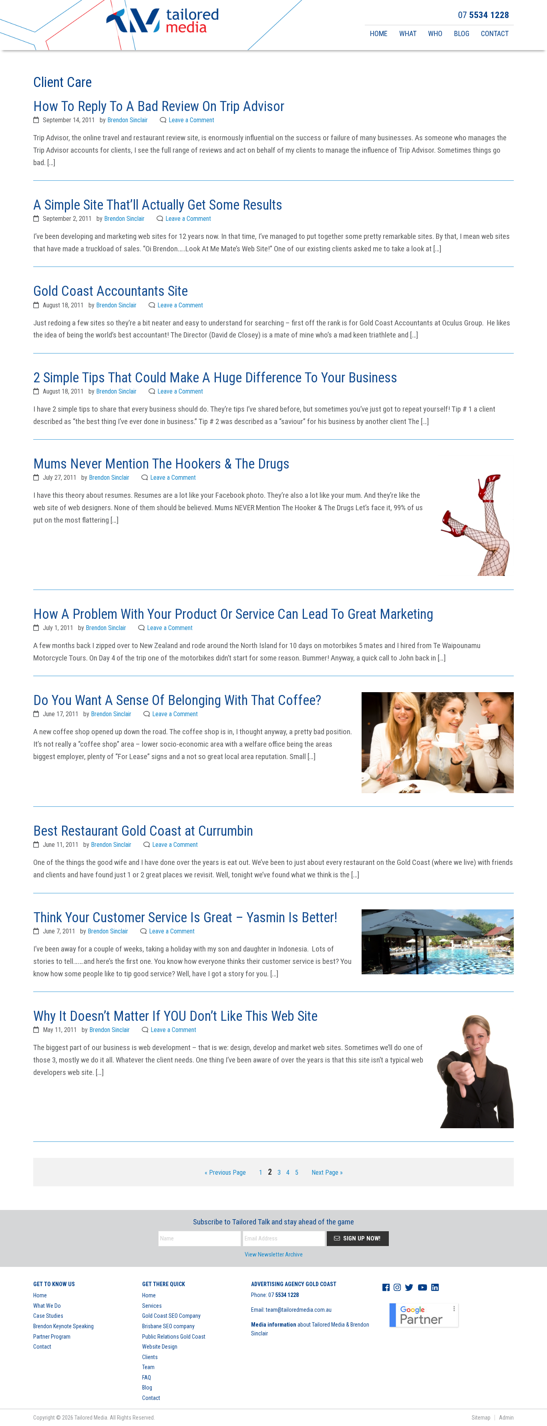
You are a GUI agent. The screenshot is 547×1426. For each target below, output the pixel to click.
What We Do (47, 1306)
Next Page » (327, 1173)
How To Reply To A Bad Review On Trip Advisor (158, 106)
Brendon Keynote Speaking (63, 1326)
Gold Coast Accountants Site (110, 291)
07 (283, 1295)
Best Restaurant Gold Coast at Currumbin (143, 831)
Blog (147, 1387)
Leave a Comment (191, 120)
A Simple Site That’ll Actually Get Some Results (157, 205)
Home (40, 1295)
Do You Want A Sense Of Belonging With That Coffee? (177, 700)
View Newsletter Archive (274, 1254)
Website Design (159, 1346)
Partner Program (51, 1336)
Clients (150, 1357)
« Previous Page (225, 1173)
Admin (506, 1417)
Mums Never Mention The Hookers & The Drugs (161, 464)
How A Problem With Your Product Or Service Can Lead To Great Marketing (233, 614)
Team (148, 1367)
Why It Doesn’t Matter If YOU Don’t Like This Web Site (175, 1016)
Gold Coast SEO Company (171, 1316)
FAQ (146, 1377)
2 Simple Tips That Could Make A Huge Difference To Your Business (215, 378)
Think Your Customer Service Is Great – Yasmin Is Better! (185, 917)
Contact (42, 1346)
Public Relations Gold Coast (173, 1336)
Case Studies (48, 1316)
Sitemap (481, 1417)
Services (152, 1306)
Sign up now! (361, 1238)
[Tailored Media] (162, 22)
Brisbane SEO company (168, 1326)
